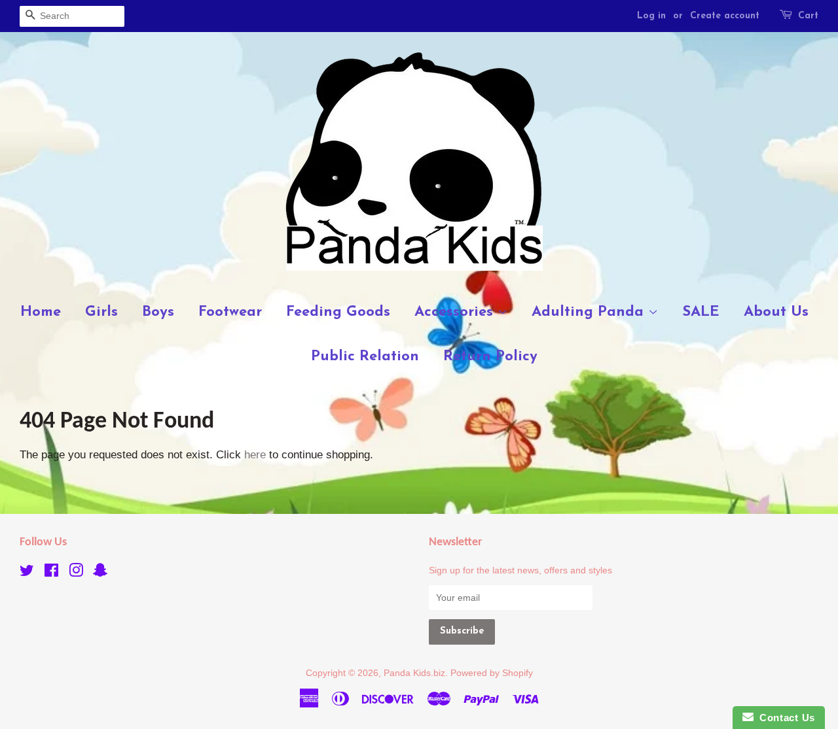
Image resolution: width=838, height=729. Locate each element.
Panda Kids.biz (414, 673)
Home (40, 312)
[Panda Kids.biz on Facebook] (51, 573)
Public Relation (365, 356)
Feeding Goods (338, 312)
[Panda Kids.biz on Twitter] (27, 573)
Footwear (230, 312)
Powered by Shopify (491, 673)
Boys (158, 312)
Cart (808, 16)
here (255, 455)
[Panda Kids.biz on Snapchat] (100, 573)
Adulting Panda (590, 312)
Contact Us (784, 717)
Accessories (456, 312)
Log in (651, 16)
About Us (776, 312)
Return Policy (490, 356)
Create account (724, 16)
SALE (701, 312)
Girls (101, 312)
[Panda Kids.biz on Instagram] (76, 573)
